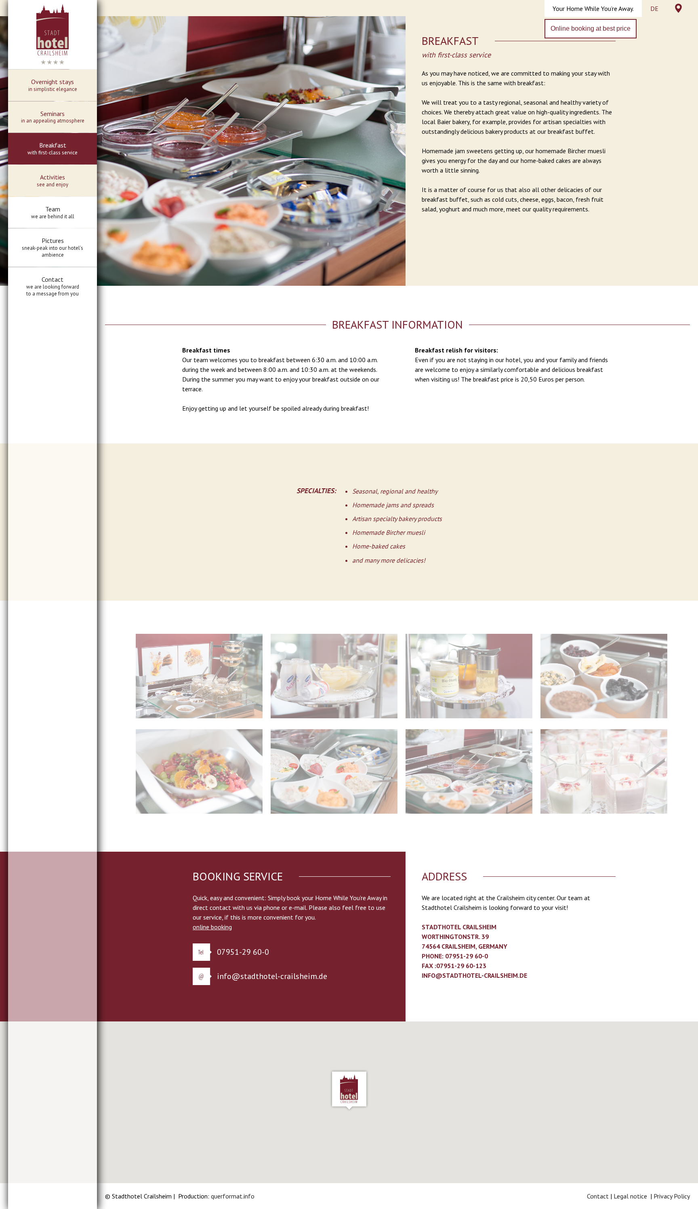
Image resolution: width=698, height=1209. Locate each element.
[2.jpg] (334, 716)
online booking (212, 927)
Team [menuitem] (52, 212)
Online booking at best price (591, 28)
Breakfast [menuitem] (52, 148)
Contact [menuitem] (52, 286)
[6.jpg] (334, 811)
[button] (349, 1090)
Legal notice (630, 1196)
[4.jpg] (603, 716)
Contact (598, 1196)
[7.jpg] (469, 811)
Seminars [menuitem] (52, 117)
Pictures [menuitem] (52, 247)
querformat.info (232, 1196)
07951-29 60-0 (243, 952)
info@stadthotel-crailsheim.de (272, 976)
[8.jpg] (603, 811)
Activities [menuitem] (52, 180)
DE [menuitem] (654, 8)
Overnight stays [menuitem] (52, 85)
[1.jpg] (199, 716)
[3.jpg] (469, 716)
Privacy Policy (672, 1196)
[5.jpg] (199, 811)
